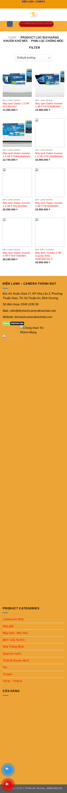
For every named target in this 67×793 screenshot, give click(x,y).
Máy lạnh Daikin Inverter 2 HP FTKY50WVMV (49, 205)
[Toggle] (62, 619)
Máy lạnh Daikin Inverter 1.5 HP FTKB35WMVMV (16, 155)
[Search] (34, 29)
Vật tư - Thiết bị (12, 681)
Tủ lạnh (7, 674)
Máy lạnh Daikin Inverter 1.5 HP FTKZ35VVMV (16, 205)
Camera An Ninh (13, 619)
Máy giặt (8, 626)
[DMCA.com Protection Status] (13, 323)
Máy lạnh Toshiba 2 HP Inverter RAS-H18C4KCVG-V (48, 256)
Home (12, 37)
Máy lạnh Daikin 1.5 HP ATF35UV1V (16, 105)
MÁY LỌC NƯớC (14, 639)
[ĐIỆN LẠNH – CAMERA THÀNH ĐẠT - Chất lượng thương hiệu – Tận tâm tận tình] (33, 15)
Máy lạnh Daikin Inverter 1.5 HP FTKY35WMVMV (49, 155)
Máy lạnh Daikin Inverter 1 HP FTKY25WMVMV (49, 105)
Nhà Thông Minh (13, 646)
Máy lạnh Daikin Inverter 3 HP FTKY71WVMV (16, 254)
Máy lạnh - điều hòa (15, 632)
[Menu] (10, 24)
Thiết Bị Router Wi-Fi (16, 660)
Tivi (5, 667)
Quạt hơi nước (12, 653)
